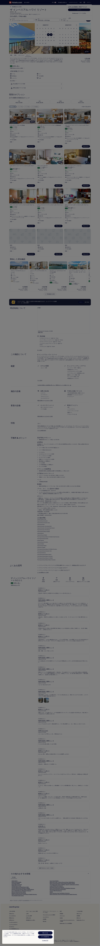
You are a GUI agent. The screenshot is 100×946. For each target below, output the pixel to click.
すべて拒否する (45, 936)
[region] (28, 937)
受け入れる (45, 933)
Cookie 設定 (45, 940)
